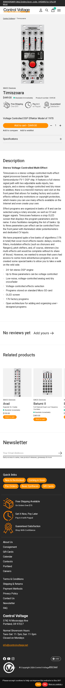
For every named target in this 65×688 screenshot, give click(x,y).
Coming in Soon (37, 480)
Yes (38, 684)
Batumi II (39, 403)
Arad (6, 403)
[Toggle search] (47, 10)
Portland (7, 566)
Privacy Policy (10, 593)
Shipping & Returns (13, 584)
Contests (8, 561)
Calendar (7, 557)
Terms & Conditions (13, 579)
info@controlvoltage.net (15, 645)
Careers (7, 571)
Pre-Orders (11, 486)
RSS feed (53, 667)
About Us (8, 542)
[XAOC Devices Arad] (17, 382)
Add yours (41, 333)
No (45, 684)
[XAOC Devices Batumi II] (47, 382)
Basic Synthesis (30, 486)
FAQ (5, 608)
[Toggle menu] (59, 10)
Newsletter (9, 603)
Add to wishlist (27, 130)
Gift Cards (48, 486)
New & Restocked (14, 480)
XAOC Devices (9, 88)
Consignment (10, 547)
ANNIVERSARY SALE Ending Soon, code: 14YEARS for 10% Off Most (29, 3)
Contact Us (9, 598)
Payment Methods (13, 589)
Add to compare (10, 130)
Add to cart (25, 125)
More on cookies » (55, 684)
